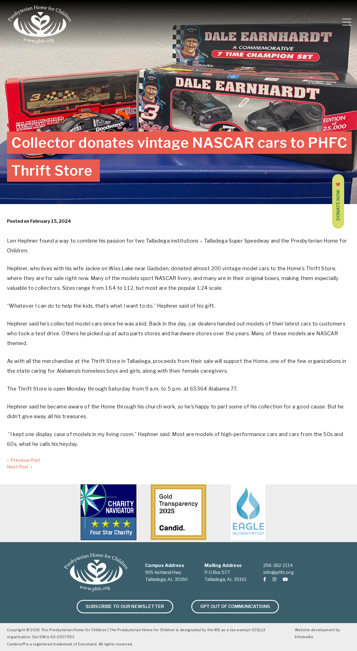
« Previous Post (23, 460)
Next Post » (19, 467)
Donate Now (338, 205)
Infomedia (304, 637)
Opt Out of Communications (235, 606)
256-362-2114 (278, 565)
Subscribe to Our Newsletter (125, 606)
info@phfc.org (278, 572)
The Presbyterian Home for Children (74, 630)
